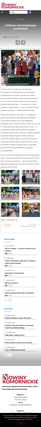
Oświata (20, 19)
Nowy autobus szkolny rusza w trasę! (18, 342)
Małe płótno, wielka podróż (14, 335)
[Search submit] (30, 12)
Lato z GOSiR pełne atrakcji (15, 350)
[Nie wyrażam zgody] (38, 420)
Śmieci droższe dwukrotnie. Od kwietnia (19, 293)
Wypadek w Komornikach (14, 273)
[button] (18, 42)
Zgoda (20, 423)
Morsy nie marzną (11, 283)
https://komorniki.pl (20, 399)
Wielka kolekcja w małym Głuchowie (18, 318)
